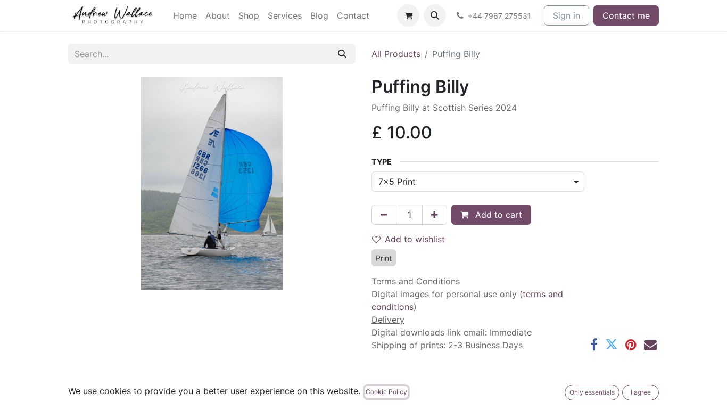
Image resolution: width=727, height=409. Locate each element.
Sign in (566, 15)
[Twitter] (611, 344)
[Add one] (434, 214)
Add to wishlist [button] (415, 239)
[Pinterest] (631, 344)
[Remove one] (383, 214)
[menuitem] (185, 15)
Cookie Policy (386, 392)
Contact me (626, 15)
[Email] (650, 344)
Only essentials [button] (592, 392)
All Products (395, 53)
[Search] (342, 54)
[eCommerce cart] (408, 15)
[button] (435, 15)
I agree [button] (641, 392)
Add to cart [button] (497, 214)
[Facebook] (594, 344)
